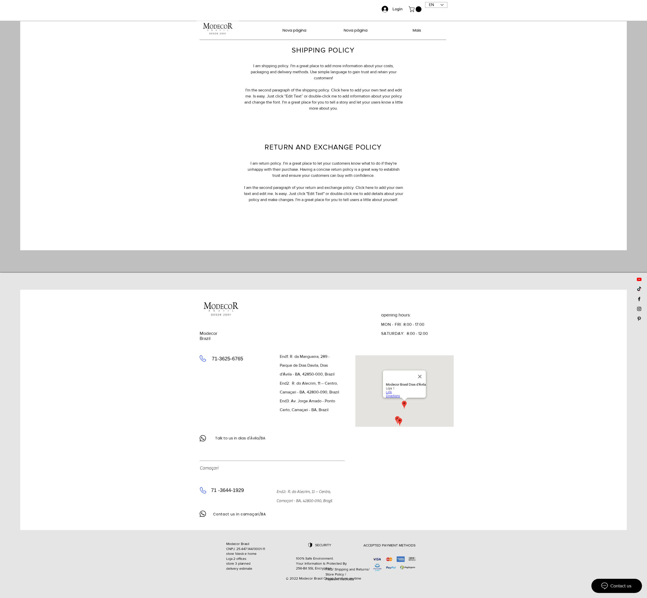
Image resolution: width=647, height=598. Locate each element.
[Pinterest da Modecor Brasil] (639, 318)
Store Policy (335, 574)
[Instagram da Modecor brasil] (639, 309)
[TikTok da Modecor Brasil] (639, 289)
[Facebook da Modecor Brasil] (639, 299)
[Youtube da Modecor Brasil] (639, 279)
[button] (416, 9)
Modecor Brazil (208, 336)
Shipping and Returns (351, 569)
